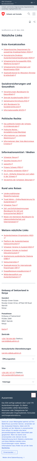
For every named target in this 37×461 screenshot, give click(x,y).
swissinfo (7, 164)
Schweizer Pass (10, 205)
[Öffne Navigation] (34, 14)
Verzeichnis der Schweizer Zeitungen (18, 180)
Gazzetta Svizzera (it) (12, 160)
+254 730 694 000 (8, 338)
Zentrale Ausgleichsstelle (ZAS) (16, 97)
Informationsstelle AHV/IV (14, 110)
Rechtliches (6, 448)
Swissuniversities (10, 262)
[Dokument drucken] (30, 21)
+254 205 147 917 (8, 372)
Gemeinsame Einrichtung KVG (15, 101)
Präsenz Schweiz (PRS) (12, 167)
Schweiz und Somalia (14, 14)
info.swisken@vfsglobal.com (13, 375)
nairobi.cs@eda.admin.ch (11, 353)
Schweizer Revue (10, 157)
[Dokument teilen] (34, 21)
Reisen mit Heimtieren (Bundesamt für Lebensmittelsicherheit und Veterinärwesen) (19, 219)
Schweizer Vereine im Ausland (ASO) (18, 247)
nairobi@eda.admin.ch (10, 341)
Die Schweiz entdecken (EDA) (15, 170)
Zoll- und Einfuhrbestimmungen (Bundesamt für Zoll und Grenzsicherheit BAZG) (16, 211)
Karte (4, 329)
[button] (33, 395)
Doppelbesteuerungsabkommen (16, 271)
